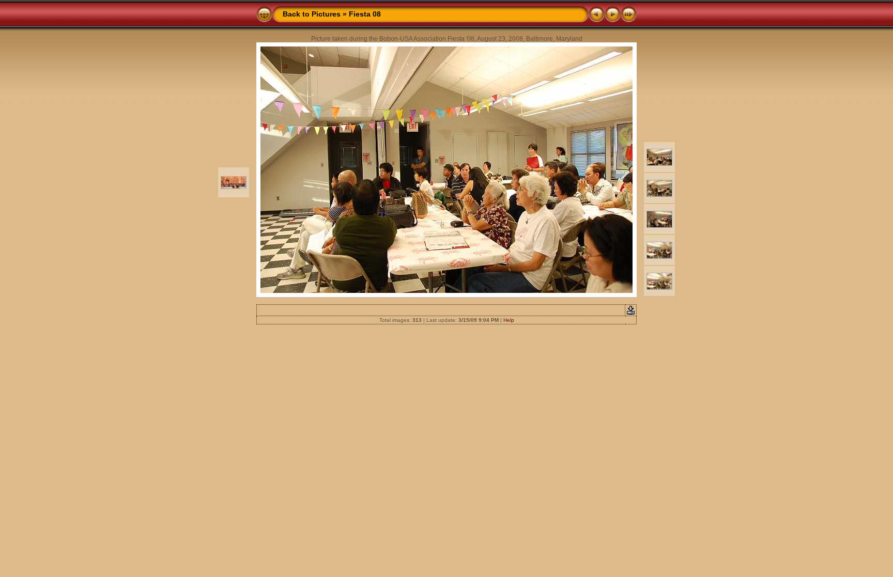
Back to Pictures (312, 14)
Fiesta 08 (365, 14)
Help (508, 320)
